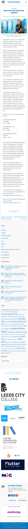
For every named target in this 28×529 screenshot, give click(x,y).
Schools (10, 346)
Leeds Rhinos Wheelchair (17, 332)
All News (3, 230)
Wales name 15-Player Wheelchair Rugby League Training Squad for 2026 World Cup (15, 275)
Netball (3, 244)
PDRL (2, 246)
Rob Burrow (17, 342)
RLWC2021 (9, 342)
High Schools (7, 324)
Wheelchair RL (5, 258)
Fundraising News (6, 235)
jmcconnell (22, 16)
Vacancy (4, 348)
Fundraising (15, 321)
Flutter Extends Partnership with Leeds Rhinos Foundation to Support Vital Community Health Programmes (15, 299)
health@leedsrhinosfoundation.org (12, 195)
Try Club (21, 346)
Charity (7, 311)
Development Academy (11, 319)
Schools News (5, 252)
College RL (14, 311)
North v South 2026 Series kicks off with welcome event (16, 292)
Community (9, 314)
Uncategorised (5, 255)
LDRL (2, 241)
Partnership (16, 336)
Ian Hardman (16, 324)
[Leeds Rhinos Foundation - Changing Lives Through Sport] (3, 2)
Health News (14, 8)
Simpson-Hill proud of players (13, 286)
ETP (6, 321)
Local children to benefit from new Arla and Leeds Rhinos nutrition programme (16, 267)
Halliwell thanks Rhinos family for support (14, 281)
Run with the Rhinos (16, 344)
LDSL (14, 326)
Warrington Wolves (12, 348)
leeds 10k (20, 326)
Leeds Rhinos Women (6, 334)
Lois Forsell (15, 334)
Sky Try (16, 346)
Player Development (10, 339)
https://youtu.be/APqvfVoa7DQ (12, 203)
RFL (16, 339)
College (3, 233)
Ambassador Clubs (9, 310)
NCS (5, 336)
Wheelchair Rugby (12, 351)
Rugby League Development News (10, 249)
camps (19, 310)
